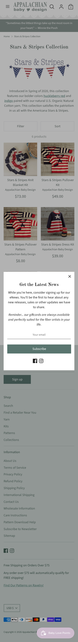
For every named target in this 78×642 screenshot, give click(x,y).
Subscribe (39, 349)
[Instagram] (41, 361)
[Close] (70, 276)
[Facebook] (35, 361)
